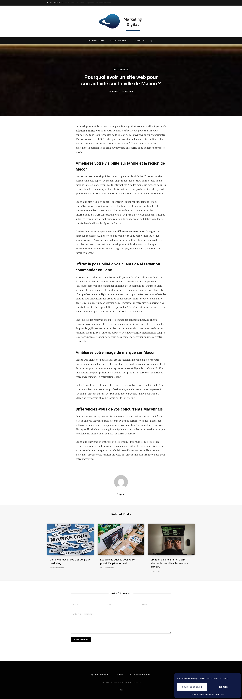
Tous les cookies (192, 687)
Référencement (118, 41)
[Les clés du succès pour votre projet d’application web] (121, 539)
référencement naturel (129, 231)
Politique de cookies (197, 694)
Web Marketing (97, 41)
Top (122, 690)
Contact (120, 675)
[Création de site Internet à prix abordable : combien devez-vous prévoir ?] (171, 539)
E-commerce (139, 41)
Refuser (223, 687)
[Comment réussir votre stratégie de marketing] (70, 539)
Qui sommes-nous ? (101, 675)
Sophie (115, 91)
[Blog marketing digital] (121, 21)
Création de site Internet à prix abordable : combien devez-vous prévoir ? (169, 563)
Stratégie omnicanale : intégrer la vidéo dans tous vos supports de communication (94, 3)
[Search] (151, 40)
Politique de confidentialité (214, 694)
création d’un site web (88, 130)
